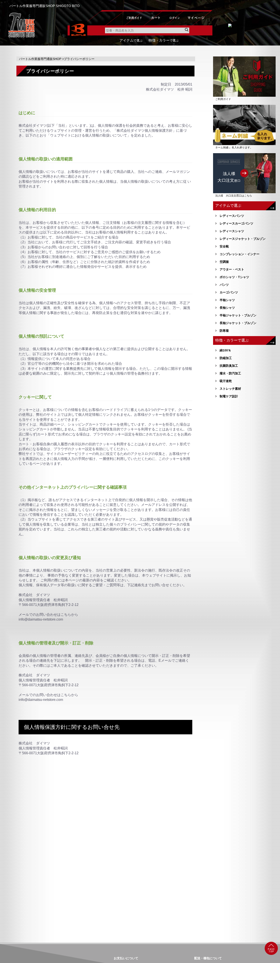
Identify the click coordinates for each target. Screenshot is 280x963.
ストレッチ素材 (230, 388)
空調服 (224, 261)
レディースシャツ (232, 231)
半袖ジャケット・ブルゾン (238, 315)
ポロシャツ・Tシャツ (234, 277)
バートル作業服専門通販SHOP (40, 59)
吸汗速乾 (226, 381)
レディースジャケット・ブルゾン (243, 238)
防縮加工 (226, 358)
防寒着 (224, 330)
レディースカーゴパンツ (236, 223)
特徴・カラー (164, 40)
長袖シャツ (227, 307)
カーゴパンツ (229, 292)
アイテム (131, 40)
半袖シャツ (227, 300)
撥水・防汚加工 (230, 373)
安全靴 (224, 246)
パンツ (224, 284)
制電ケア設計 (229, 396)
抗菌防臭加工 (229, 365)
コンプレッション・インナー (239, 254)
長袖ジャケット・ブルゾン (238, 323)
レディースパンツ (232, 216)
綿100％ (225, 350)
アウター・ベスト (232, 269)
